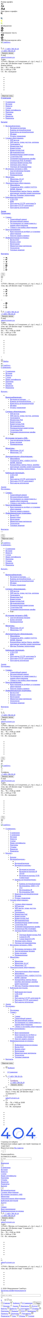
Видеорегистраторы (18, 128)
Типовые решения (17, 250)
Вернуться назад (7, 1148)
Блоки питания (16, 173)
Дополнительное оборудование (18, 183)
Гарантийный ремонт (18, 219)
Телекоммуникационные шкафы (22, 158)
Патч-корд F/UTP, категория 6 (21, 205)
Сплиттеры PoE (16, 156)
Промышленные (16, 175)
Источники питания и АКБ (16, 169)
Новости (9, 106)
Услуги (3, 1203)
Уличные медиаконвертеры (20, 167)
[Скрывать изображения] (2, 31)
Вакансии (9, 116)
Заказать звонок (7, 53)
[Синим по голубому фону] (1, 19)
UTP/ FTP (14, 199)
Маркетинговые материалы (21, 246)
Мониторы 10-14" (17, 179)
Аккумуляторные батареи (20, 171)
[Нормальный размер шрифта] (2, 6)
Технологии (14, 248)
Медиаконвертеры (17, 152)
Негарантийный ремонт (19, 221)
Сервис (9, 217)
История (9, 104)
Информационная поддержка (17, 238)
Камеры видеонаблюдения (20, 130)
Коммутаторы (15, 148)
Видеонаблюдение (13, 126)
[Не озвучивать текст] (2, 38)
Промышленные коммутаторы (22, 154)
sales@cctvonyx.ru (8, 57)
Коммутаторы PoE (17, 150)
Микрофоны (15, 185)
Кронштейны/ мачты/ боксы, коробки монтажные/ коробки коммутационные (25, 192)
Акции (3, 211)
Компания (5, 1163)
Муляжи (13, 134)
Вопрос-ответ (15, 242)
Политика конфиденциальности (13, 1290)
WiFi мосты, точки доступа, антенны (24, 142)
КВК (12, 201)
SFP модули (14, 140)
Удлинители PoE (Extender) (20, 161)
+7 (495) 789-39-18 (11, 49)
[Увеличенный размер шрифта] (3, 9)
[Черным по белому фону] (1, 14)
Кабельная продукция (14, 197)
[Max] (6, 270)
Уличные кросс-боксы (18, 165)
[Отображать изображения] (2, 28)
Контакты (5, 254)
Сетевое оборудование (15, 138)
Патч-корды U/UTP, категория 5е (23, 203)
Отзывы (9, 114)
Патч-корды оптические (19, 207)
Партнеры (9, 112)
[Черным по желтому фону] (1, 21)
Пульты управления (18, 136)
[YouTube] (6, 264)
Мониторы (10, 177)
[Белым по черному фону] (1, 16)
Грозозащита (15, 144)
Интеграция (14, 244)
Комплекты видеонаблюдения (22, 132)
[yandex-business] (6, 268)
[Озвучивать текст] (2, 35)
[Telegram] (6, 262)
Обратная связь (7, 96)
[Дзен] (6, 266)
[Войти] (2, 277)
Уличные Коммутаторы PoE (21, 163)
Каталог (4, 122)
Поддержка (6, 213)
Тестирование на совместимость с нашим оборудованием (23, 224)
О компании (6, 98)
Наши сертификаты (13, 110)
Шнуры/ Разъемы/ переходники (22, 195)
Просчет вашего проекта (19, 236)
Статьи (8, 108)
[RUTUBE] (6, 260)
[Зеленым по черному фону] (1, 24)
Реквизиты (10, 118)
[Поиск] (3, 274)
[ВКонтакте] (6, 258)
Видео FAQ (14, 240)
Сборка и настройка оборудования (23, 227)
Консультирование (13, 229)
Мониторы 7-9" (16, 181)
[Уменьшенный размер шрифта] (2, 4)
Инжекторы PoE (16, 146)
